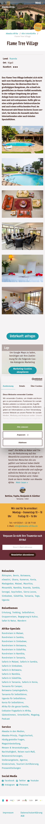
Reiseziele (8, 571)
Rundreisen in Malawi (12, 633)
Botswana (25, 575)
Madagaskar (7, 583)
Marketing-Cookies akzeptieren (22, 370)
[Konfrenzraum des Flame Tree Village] (22, 236)
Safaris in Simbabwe (12, 666)
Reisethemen (10, 608)
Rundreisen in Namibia (13, 653)
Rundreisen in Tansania (13, 657)
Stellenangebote (10, 760)
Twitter (22, 780)
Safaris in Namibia (11, 674)
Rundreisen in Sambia (13, 637)
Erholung (6, 612)
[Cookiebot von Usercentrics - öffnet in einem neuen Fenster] (32, 379)
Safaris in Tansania (11, 682)
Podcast (6, 719)
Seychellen (16, 592)
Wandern (21, 620)
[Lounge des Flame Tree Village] (22, 204)
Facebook (9, 780)
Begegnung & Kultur (28, 616)
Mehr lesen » (22, 482)
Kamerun (24, 579)
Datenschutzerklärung (31, 812)
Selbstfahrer (28, 612)
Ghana (15, 579)
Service (6, 726)
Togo (37, 596)
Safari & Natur (9, 620)
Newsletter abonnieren (22, 554)
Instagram (9, 784)
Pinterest (23, 784)
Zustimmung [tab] (8, 386)
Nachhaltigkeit (9, 751)
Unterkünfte (23, 714)
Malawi (18, 583)
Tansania (19, 499)
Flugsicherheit (26, 735)
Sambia (35, 587)
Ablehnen (22, 443)
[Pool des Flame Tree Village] (22, 139)
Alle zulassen (22, 427)
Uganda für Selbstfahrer (13, 698)
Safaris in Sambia (28, 661)
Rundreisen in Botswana (14, 645)
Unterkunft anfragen (22, 336)
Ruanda (13, 58)
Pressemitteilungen (11, 768)
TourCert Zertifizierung (27, 764)
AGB (22, 816)
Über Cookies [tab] (36, 386)
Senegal (6, 592)
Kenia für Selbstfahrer (13, 702)
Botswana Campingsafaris (14, 690)
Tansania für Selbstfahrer (14, 694)
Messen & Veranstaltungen (15, 747)
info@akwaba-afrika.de (26, 526)
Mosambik (7, 587)
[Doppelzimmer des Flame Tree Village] (22, 300)
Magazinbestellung (11, 743)
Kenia (33, 579)
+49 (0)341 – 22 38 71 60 (24, 523)
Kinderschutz (8, 764)
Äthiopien (7, 575)
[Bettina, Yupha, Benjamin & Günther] (23, 490)
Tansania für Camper (12, 686)
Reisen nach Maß (26, 751)
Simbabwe (7, 596)
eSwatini (6, 579)
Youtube (34, 780)
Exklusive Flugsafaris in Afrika (16, 710)
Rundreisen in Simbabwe (14, 641)
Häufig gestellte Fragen (13, 739)
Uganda (5, 600)
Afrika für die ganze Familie (15, 706)
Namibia (17, 587)
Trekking (16, 612)
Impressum (8, 812)
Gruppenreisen (9, 616)
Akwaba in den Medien (13, 731)
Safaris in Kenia (29, 682)
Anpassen (21, 435)
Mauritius (28, 583)
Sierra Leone (30, 592)
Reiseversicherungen (12, 756)
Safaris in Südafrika (11, 678)
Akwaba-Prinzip (9, 735)
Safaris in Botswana (11, 670)
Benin (16, 575)
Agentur (23, 760)
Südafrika (18, 596)
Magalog (35, 714)
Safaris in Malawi (10, 661)
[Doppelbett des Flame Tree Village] (22, 268)
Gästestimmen (9, 714)
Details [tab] (22, 386)
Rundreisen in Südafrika (14, 649)
